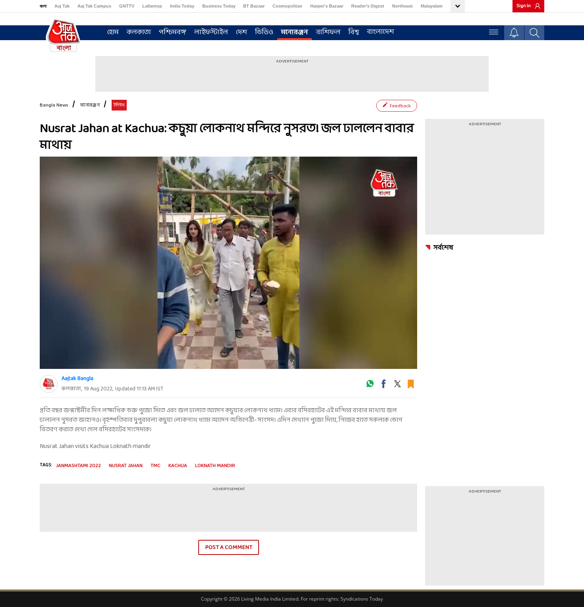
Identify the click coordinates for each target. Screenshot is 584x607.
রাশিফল (328, 32)
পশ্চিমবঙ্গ (172, 32)
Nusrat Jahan (126, 466)
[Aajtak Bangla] (48, 383)
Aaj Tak (62, 6)
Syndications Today (361, 598)
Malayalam (432, 6)
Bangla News (54, 105)
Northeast (402, 6)
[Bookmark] (410, 386)
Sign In (523, 6)
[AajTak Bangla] (63, 34)
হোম (113, 32)
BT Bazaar (254, 6)
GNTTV (126, 6)
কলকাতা (139, 32)
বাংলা (43, 6)
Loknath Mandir (215, 466)
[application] (228, 263)
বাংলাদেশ (380, 32)
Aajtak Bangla (77, 378)
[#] (370, 386)
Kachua (177, 466)
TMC (156, 466)
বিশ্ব (353, 32)
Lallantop (152, 6)
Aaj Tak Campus (94, 6)
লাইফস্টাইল (211, 32)
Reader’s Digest (367, 6)
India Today (182, 6)
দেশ (241, 32)
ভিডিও (264, 32)
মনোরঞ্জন (294, 32)
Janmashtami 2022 (78, 466)
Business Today (219, 6)
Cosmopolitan (287, 6)
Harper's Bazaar (326, 6)
